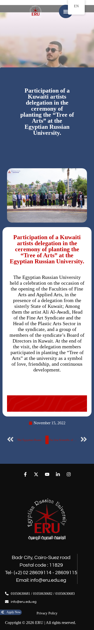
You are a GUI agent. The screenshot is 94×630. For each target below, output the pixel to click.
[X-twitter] (36, 474)
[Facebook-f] (25, 474)
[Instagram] (68, 474)
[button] (66, 11)
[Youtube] (47, 474)
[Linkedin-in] (57, 474)
